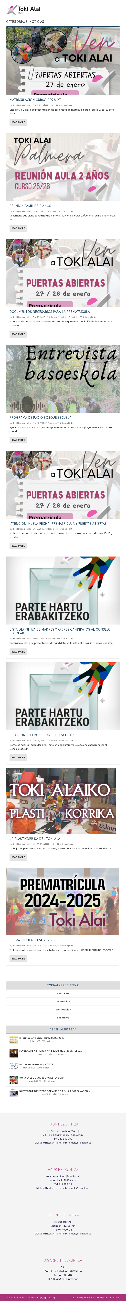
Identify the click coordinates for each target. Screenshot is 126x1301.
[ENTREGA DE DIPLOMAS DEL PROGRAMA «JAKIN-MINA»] (14, 1053)
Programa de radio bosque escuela (41, 417)
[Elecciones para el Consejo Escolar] (63, 696)
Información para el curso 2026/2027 (41, 1038)
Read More (18, 122)
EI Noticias (50, 105)
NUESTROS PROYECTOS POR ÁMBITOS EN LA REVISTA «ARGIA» (54, 1091)
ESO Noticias (63, 1009)
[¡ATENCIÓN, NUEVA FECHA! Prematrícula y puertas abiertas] (63, 484)
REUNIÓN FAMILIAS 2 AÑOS (30, 206)
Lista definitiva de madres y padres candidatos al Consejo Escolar (60, 631)
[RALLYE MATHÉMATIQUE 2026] (14, 1067)
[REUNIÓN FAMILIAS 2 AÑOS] (63, 167)
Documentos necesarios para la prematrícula (50, 312)
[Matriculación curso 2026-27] (63, 61)
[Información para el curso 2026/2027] (14, 1040)
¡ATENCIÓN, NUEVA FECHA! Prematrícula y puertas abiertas (58, 523)
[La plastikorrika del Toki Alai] (61, 801)
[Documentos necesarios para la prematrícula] (63, 273)
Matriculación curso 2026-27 (35, 100)
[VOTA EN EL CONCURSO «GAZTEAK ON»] (14, 1080)
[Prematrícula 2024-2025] (62, 901)
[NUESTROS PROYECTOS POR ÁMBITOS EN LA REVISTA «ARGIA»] (14, 1093)
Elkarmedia (30, 1297)
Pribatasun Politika (93, 1297)
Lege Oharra (76, 1297)
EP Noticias (61, 105)
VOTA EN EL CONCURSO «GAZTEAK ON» (41, 1077)
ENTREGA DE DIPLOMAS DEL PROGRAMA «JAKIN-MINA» (50, 1051)
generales (63, 1017)
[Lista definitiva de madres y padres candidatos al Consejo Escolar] (63, 590)
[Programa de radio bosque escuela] (63, 379)
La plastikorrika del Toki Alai (35, 839)
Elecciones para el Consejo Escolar (42, 735)
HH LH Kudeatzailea (22, 105)
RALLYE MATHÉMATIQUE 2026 (36, 1064)
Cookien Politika (111, 1297)
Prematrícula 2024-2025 (31, 940)
